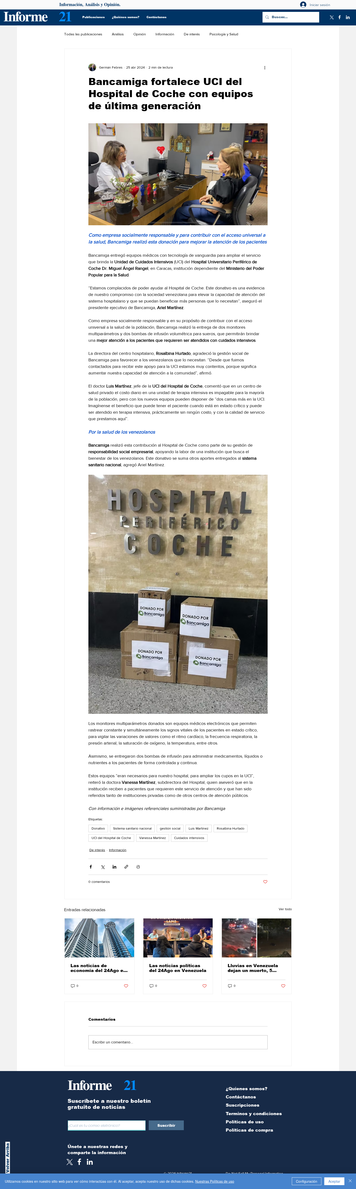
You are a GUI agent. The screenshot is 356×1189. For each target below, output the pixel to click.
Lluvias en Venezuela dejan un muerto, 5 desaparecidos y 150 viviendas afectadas (253, 968)
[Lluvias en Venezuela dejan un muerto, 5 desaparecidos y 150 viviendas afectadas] (256, 937)
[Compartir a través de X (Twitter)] (102, 866)
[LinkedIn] (347, 17)
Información (164, 34)
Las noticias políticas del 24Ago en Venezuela (177, 968)
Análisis (118, 34)
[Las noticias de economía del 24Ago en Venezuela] (99, 937)
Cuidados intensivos (189, 838)
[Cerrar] (350, 1181)
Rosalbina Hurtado (230, 828)
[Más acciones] (265, 67)
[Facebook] (339, 17)
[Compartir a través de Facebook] (90, 866)
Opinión (139, 34)
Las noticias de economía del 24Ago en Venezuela (98, 968)
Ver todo (285, 909)
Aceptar (334, 1181)
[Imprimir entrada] (138, 866)
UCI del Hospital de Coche (111, 838)
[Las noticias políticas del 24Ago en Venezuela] (178, 937)
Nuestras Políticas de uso (214, 1181)
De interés (192, 34)
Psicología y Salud (223, 34)
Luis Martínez (199, 828)
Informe (25, 16)
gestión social (170, 828)
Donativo (98, 828)
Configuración (306, 1181)
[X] (331, 17)
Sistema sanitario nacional (132, 828)
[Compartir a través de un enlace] (126, 866)
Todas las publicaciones (83, 34)
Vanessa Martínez (152, 838)
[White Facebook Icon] (79, 1162)
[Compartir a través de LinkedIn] (114, 866)
